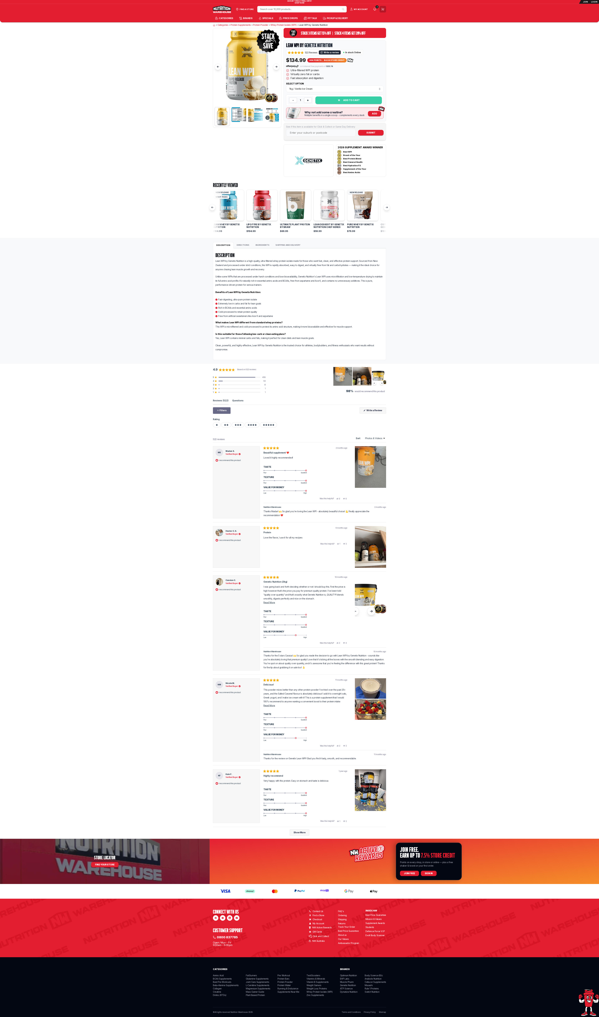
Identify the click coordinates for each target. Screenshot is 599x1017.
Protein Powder (260, 25)
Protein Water (284, 985)
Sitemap (382, 1012)
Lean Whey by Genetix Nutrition (226, 225)
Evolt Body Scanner (375, 935)
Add (374, 113)
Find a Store (318, 915)
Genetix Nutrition (318, 45)
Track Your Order (346, 927)
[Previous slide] (218, 67)
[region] (359, 376)
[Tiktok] (236, 918)
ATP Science (346, 988)
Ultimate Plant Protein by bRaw (295, 225)
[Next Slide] (383, 376)
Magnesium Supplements (258, 988)
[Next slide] (276, 67)
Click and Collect (321, 936)
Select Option (295, 84)
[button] (302, 52)
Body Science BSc (374, 975)
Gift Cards (317, 931)
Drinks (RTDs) (219, 995)
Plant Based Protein (255, 995)
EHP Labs (344, 978)
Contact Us (318, 911)
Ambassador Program (348, 943)
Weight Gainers (314, 985)
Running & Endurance (288, 988)
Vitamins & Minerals (316, 978)
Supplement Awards (375, 923)
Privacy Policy (370, 1012)
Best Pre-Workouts (222, 982)
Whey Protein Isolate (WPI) (283, 25)
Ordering (342, 915)
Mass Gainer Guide (255, 991)
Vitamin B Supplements (318, 982)
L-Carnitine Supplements (257, 985)
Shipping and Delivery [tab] (287, 245)
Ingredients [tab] (262, 245)
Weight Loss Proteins (317, 988)
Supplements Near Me (288, 991)
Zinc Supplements (315, 995)
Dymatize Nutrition (349, 991)
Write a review (331, 52)
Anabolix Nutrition (373, 978)
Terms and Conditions (351, 1012)
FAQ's (341, 911)
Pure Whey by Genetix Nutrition (360, 225)
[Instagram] (222, 918)
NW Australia (318, 941)
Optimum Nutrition (348, 975)
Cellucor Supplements (375, 982)
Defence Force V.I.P (375, 931)
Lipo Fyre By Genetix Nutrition (258, 225)
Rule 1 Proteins (372, 988)
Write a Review (376, 411)
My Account (318, 923)
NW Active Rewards (322, 927)
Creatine (217, 991)
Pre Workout (284, 975)
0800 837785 (227, 937)
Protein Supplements (241, 25)
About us (342, 935)
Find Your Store (105, 864)
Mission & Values (373, 919)
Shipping (342, 919)
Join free (409, 873)
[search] (343, 9)
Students (369, 927)
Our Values (343, 939)
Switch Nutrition (372, 991)
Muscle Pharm (347, 982)
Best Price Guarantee (348, 931)
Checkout (317, 919)
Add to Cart (351, 100)
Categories (223, 25)
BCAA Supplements (222, 978)
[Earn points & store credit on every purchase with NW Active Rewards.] (350, 60)
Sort (358, 438)
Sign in (429, 873)
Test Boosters (313, 975)
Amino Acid (218, 975)
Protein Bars (283, 978)
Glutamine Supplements (257, 978)
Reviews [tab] (221, 400)
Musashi (369, 985)
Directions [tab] (243, 245)
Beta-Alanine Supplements (226, 985)
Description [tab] (223, 245)
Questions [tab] (237, 400)
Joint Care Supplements (257, 982)
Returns (341, 923)
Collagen (217, 988)
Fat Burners (251, 975)
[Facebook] (215, 918)
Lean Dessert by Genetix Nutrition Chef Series (329, 225)
